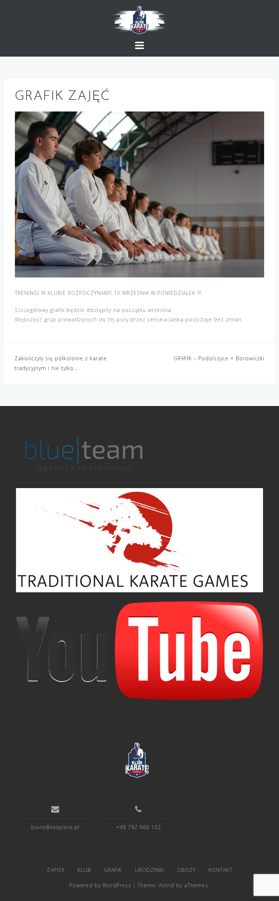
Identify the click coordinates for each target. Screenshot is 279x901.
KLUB (84, 869)
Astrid (166, 885)
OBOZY (186, 869)
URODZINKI (149, 869)
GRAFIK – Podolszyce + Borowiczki (219, 358)
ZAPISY (56, 869)
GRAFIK (113, 869)
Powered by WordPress (100, 885)
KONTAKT (220, 869)
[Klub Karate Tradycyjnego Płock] (137, 759)
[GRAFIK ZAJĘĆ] (139, 193)
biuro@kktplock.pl (55, 827)
